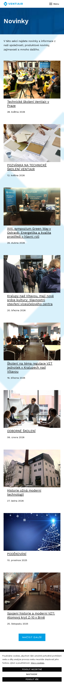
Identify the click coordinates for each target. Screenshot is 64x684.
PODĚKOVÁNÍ (16, 554)
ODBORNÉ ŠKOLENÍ (21, 431)
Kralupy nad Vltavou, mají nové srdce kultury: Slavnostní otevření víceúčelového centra (30, 300)
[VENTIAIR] (13, 4)
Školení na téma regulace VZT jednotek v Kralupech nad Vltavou (29, 367)
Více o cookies (37, 663)
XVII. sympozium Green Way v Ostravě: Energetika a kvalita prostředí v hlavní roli (29, 232)
